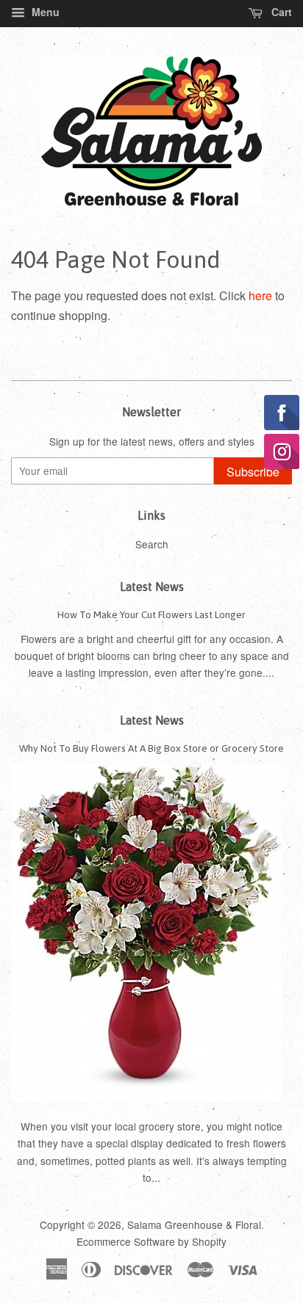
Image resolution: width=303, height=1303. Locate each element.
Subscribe (253, 471)
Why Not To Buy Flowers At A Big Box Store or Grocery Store (151, 748)
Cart (280, 11)
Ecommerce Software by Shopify (151, 1241)
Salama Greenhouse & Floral (194, 1224)
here (260, 295)
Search (151, 544)
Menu (44, 11)
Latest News (152, 586)
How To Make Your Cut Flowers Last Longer (151, 614)
